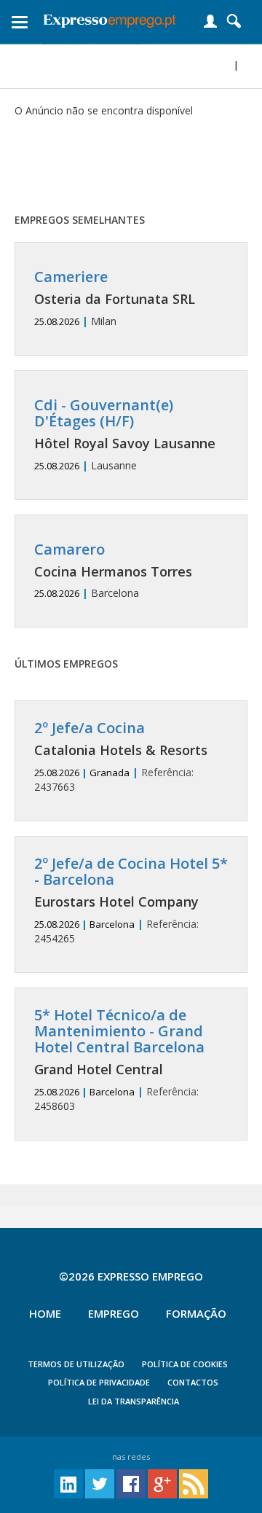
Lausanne (124, 434)
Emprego (113, 1313)
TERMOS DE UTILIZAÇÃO (76, 1363)
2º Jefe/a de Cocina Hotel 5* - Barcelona (131, 871)
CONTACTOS (192, 1382)
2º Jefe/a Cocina (89, 728)
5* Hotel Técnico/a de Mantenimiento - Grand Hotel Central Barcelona (119, 1031)
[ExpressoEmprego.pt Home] (109, 18)
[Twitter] (99, 1482)
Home (45, 1313)
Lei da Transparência (133, 1401)
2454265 (131, 900)
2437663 (120, 757)
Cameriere (71, 276)
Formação (196, 1313)
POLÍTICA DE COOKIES (185, 1363)
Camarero (69, 549)
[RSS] (193, 1482)
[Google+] (162, 1482)
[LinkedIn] (68, 1482)
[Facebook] (131, 1482)
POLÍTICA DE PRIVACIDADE (99, 1382)
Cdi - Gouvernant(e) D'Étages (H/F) (103, 413)
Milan (114, 298)
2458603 (119, 1060)
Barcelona (113, 571)
